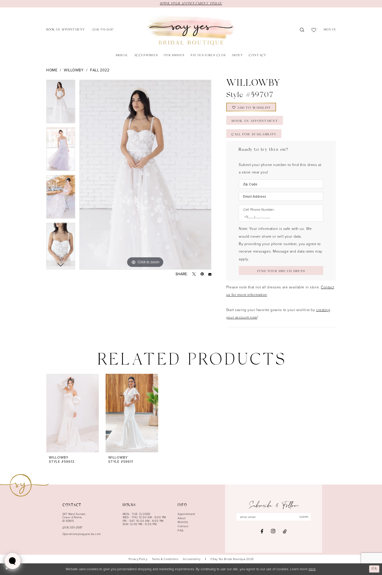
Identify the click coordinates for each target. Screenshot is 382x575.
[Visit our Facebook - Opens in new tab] (262, 531)
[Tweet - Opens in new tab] (194, 274)
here (312, 569)
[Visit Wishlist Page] (314, 30)
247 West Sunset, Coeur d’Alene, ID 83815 (74, 517)
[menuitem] (65, 30)
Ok (374, 568)
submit (303, 517)
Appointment (186, 514)
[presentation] (72, 413)
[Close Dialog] (7, 569)
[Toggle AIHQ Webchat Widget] (12, 561)
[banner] (191, 30)
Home (51, 70)
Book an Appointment (255, 121)
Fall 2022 (99, 70)
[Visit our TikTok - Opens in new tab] (285, 531)
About (182, 518)
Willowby (74, 70)
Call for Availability (254, 134)
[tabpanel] (60, 103)
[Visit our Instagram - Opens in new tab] (273, 531)
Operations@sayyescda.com (81, 534)
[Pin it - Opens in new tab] (202, 274)
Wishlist (183, 522)
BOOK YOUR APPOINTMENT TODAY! (191, 3)
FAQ (181, 530)
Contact (183, 526)
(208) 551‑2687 (72, 527)
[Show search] (302, 30)
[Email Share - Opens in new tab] (209, 274)
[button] (330, 30)
